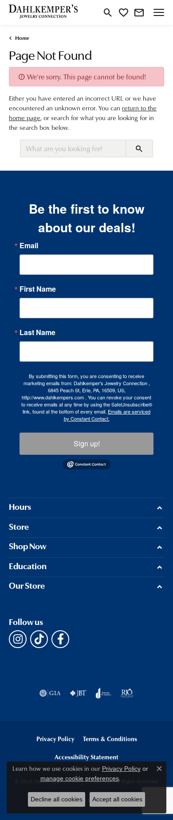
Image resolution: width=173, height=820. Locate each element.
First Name (38, 289)
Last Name (37, 332)
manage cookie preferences (79, 778)
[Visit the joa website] (103, 693)
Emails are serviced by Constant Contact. (107, 415)
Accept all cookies (117, 799)
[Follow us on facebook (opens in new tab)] (60, 639)
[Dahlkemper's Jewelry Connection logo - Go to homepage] (43, 12)
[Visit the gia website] (50, 693)
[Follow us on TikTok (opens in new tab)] (39, 639)
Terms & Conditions (110, 738)
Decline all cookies (57, 799)
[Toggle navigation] (159, 12)
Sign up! (87, 443)
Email (29, 245)
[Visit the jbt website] (78, 693)
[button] (108, 12)
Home (22, 38)
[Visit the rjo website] (127, 693)
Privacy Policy (55, 738)
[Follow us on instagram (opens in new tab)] (18, 639)
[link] (139, 12)
